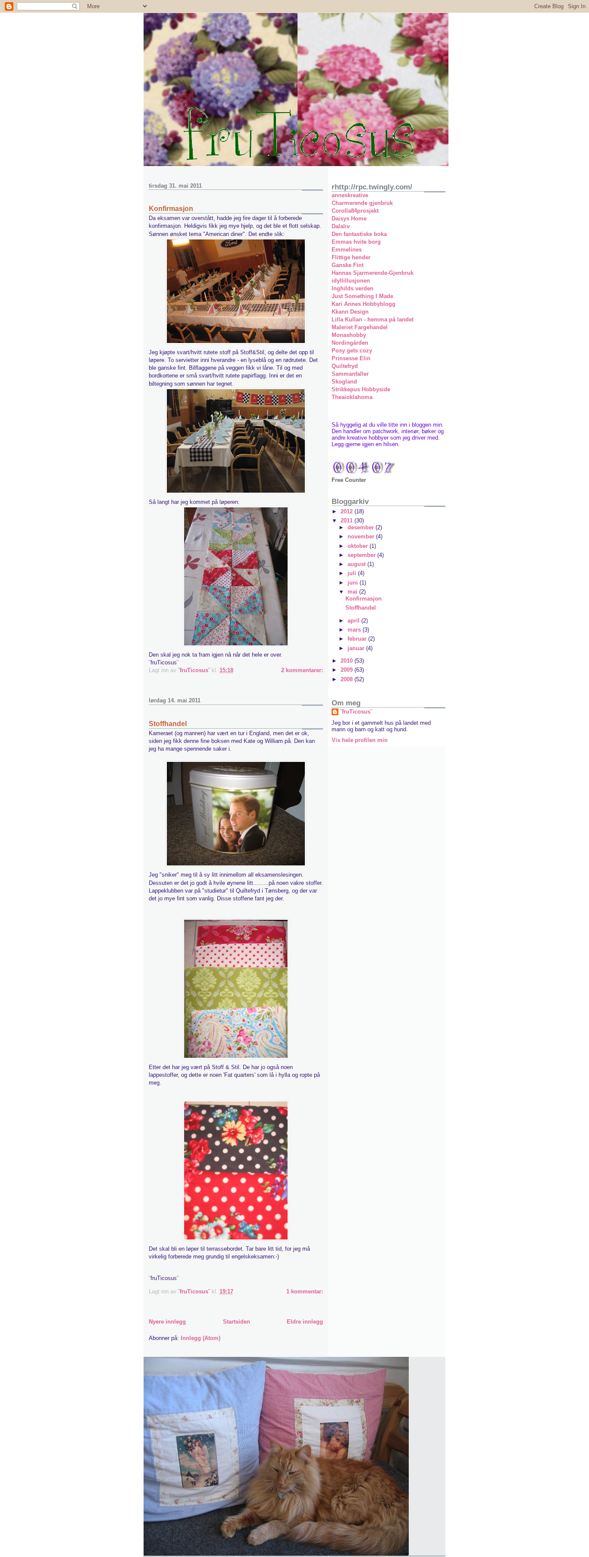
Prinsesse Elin (351, 358)
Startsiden (236, 1321)
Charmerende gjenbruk (362, 203)
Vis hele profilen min (360, 740)
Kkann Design (350, 311)
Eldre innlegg (305, 1321)
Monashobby (349, 335)
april (354, 620)
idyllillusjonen (351, 280)
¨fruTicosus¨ (356, 711)
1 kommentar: (304, 1291)
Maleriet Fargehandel (360, 327)
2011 (347, 520)
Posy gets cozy (352, 350)
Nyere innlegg (167, 1321)
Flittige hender (351, 257)
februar (358, 638)
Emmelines (347, 249)
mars (355, 629)
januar (357, 648)
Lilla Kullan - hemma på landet (373, 319)
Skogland (344, 381)
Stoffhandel (168, 723)
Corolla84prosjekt (355, 211)
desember (362, 527)
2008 (347, 679)
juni (354, 582)
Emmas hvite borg (356, 242)
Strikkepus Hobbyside (361, 389)
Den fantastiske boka (359, 234)
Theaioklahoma (352, 397)
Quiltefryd (345, 366)
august (357, 564)
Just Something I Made (362, 296)
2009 (347, 670)
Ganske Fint (347, 265)
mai (353, 591)
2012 (347, 511)
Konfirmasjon (171, 208)
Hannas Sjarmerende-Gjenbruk (373, 273)
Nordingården (350, 343)
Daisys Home (349, 218)
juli (353, 573)
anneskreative (350, 195)
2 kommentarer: (302, 670)
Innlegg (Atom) (200, 1338)
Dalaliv (341, 226)
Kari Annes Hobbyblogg (363, 304)
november (362, 536)
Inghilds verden (352, 288)
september (362, 555)
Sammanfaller (350, 374)
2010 (347, 660)
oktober (359, 546)
